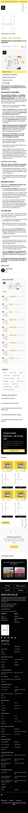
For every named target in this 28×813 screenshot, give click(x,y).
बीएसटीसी (2, 652)
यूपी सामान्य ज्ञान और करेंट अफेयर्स (20, 731)
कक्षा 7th (16, 716)
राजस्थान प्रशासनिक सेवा (18, 659)
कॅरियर (15, 620)
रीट (1, 646)
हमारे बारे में (16, 616)
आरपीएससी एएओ (17, 747)
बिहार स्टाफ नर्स (3, 708)
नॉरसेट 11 (3, 703)
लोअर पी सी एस (17, 734)
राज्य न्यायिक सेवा (4, 772)
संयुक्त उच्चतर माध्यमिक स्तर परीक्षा (7, 679)
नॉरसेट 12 (16, 703)
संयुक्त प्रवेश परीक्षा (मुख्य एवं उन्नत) (20, 755)
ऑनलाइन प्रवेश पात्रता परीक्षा (19, 763)
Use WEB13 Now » (14, 450)
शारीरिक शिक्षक (17, 652)
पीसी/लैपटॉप (16, 789)
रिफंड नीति (11, 800)
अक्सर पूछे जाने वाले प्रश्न (18, 618)
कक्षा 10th (3, 721)
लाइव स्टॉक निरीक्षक (4, 747)
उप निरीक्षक (3, 662)
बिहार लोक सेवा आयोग (18, 693)
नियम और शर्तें (18, 800)
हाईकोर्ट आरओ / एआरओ (5, 734)
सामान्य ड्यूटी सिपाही (4, 676)
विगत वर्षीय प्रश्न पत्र (4, 620)
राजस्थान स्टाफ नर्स (17, 705)
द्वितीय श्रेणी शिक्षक (4, 649)
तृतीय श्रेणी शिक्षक (17, 646)
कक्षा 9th (16, 718)
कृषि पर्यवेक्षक (16, 742)
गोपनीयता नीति (4, 800)
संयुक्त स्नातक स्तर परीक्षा (18, 672)
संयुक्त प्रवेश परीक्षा (17, 744)
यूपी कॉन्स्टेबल (16, 729)
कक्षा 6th (2, 716)
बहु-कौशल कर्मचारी (17, 679)
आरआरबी (2, 705)
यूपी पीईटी (3, 731)
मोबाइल (2, 789)
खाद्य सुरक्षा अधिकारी (4, 742)
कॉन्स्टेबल (15, 662)
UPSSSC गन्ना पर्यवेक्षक (5, 744)
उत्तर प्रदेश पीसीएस (4, 689)
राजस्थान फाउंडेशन (4, 659)
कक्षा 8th (2, 718)
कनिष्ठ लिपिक (16, 665)
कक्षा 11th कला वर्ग (17, 721)
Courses (3, 616)
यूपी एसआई (3, 729)
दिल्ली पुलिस (16, 676)
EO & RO (16, 687)
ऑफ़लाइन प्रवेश (4, 618)
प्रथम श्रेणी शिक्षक (17, 649)
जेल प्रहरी (2, 665)
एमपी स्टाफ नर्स (17, 708)
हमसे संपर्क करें (17, 622)
